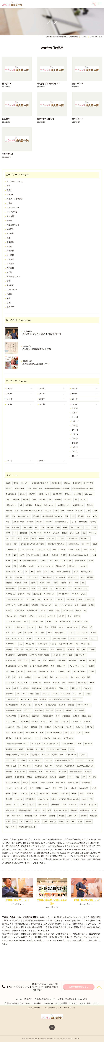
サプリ (37, 738)
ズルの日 (35, 782)
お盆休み (28, 677)
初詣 (36, 527)
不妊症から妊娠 (35, 683)
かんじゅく (92, 805)
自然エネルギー (80, 655)
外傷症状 (10, 250)
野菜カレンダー (20, 771)
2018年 (74, 399)
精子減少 (52, 660)
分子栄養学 (21, 760)
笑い (70, 583)
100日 (80, 694)
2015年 (74, 404)
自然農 (83, 605)
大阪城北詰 (65, 793)
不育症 (80, 821)
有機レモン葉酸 (11, 766)
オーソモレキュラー (35, 760)
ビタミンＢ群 (10, 760)
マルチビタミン (43, 799)
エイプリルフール (25, 766)
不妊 (15, 560)
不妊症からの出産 (76, 771)
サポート (37, 810)
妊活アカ (79, 511)
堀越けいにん (86, 716)
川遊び (31, 616)
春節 (71, 533)
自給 (76, 605)
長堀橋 (34, 499)
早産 (51, 677)
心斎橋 (8, 483)
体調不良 (10, 229)
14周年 (31, 788)
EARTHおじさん (74, 544)
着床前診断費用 (50, 705)
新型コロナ (72, 566)
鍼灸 (16, 511)
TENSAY (94, 810)
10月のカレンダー (37, 622)
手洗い (78, 549)
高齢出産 (9, 771)
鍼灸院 (16, 793)
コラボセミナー (72, 538)
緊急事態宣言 (60, 566)
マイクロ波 (70, 599)
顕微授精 (53, 821)
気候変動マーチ (78, 505)
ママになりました (66, 605)
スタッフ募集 (65, 694)
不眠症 (9, 220)
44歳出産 (92, 660)
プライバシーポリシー (34, 488)
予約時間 (9, 799)
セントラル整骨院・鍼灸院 (39, 666)
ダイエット (30, 599)
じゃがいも (73, 805)
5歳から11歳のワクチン (13, 710)
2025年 (42, 388)
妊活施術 (22, 494)
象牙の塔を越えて (12, 705)
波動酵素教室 (84, 810)
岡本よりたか (77, 699)
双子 (77, 777)
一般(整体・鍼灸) (43, 494)
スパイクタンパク (62, 677)
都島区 (81, 793)
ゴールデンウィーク (81, 588)
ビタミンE (83, 755)
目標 (42, 633)
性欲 (7, 732)
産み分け (62, 705)
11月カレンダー (65, 622)
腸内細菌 (9, 583)
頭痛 (8, 302)
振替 (56, 511)
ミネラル (44, 721)
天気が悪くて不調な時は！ (48, 83)
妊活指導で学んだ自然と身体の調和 (32, 544)
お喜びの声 (76, 483)
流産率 (79, 599)
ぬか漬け (33, 583)
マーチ (43, 560)
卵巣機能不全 (30, 799)
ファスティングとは (79, 594)
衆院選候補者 (36, 688)
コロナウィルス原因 (43, 549)
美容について (12, 289)
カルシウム (65, 721)
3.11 (22, 649)
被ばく (8, 688)
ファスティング (13, 207)
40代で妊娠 (38, 766)
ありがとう (61, 671)
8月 (15, 677)
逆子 (66, 516)
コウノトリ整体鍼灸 (15, 199)
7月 (69, 671)
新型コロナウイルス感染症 (78, 638)
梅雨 (12, 671)
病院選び (9, 738)
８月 (83, 777)
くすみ (8, 533)
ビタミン (35, 721)
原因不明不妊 (55, 805)
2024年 (74, 388)
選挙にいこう (63, 688)
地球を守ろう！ (49, 505)
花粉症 (9, 294)
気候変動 (29, 505)
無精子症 (29, 821)
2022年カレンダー (12, 699)
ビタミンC (48, 760)
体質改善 (10, 233)
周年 (46, 627)
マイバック (51, 616)
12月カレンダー (20, 627)
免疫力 (9, 190)
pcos (84, 649)
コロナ (90, 560)
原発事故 (9, 649)
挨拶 (19, 633)
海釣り (26, 622)
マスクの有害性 (11, 716)
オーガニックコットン (45, 566)
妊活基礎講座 (68, 738)
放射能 (92, 683)
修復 (83, 583)
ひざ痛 (22, 555)
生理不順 (92, 671)
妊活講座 (10, 263)
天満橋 (8, 793)
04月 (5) (75, 443)
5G (39, 660)
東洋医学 (88, 771)
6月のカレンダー (49, 594)
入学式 (94, 788)
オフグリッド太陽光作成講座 (39, 655)
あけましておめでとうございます (17, 755)
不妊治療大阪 (86, 782)
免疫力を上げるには (63, 572)
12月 (18, 694)
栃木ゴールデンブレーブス (15, 638)
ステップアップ (20, 788)
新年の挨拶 (28, 633)
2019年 (42, 399)
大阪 (21, 505)
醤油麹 (42, 583)
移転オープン (43, 671)
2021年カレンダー (72, 627)
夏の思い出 (7, 83)
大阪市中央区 (24, 716)
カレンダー (50, 538)
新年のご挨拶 (27, 527)
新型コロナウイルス (66, 644)
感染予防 (23, 566)
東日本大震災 (81, 683)
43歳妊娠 (83, 805)
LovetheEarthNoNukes (68, 744)
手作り (56, 583)
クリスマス (88, 744)
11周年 (40, 627)
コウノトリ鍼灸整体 (12, 499)
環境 (8, 186)
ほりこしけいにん (12, 721)
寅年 (35, 699)
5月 (51, 588)
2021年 (74, 393)
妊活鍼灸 (62, 777)
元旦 (7, 633)
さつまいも (18, 799)
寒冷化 (29, 777)
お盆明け (6, 118)
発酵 (7, 816)
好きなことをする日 (12, 782)
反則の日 (25, 782)
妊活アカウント (11, 505)
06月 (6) (75, 434)
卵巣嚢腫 (23, 616)
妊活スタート (60, 782)
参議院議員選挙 (47, 716)
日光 (41, 732)
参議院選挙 (35, 716)
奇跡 (61, 755)
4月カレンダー (73, 577)
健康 (8, 238)
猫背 (8, 281)
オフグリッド (10, 605)
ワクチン (94, 638)
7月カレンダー (10, 827)
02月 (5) (75, 451)
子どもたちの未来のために (29, 560)
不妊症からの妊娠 (33, 555)
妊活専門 (20, 671)
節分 (19, 538)
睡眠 (76, 583)
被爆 (33, 660)
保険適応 (71, 705)
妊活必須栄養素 (17, 732)
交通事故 (69, 710)
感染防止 (32, 566)
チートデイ (92, 777)
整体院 (16, 483)
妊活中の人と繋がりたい (85, 766)
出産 (75, 499)
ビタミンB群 (10, 727)
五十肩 (8, 555)
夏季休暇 (48, 727)
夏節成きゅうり (32, 610)
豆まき (34, 538)
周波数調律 (93, 816)
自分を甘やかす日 (47, 782)
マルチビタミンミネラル (84, 760)
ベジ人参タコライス (35, 771)
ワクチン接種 (42, 644)
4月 (78, 649)
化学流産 (89, 821)
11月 (55, 622)
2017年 (9, 404)
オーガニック (10, 572)
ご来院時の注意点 (41, 777)
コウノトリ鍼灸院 (79, 671)
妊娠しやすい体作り (60, 810)
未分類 (9, 272)
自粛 (56, 560)
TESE (21, 821)
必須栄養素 (24, 721)
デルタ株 (37, 677)
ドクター (9, 627)
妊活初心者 (37, 594)
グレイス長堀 (31, 671)
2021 (36, 633)
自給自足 (46, 555)
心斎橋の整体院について (40, 483)
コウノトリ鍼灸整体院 (53, 732)
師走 (24, 694)
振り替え (50, 527)
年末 (79, 744)
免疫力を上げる (11, 588)
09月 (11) (75, 421)
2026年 (9, 388)
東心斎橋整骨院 (19, 522)
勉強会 (9, 246)
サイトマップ (69, 1007)
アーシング (49, 710)
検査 (13, 516)
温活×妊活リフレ (13, 276)
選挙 (57, 716)
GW (70, 588)
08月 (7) (75, 425)
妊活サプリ (46, 738)
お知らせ (10, 194)
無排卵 (54, 755)
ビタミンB (45, 755)
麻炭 (31, 572)
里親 (66, 732)
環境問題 (9, 511)
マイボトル (41, 616)
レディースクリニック (80, 622)
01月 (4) (75, 456)
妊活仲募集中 (69, 766)
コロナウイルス (32, 577)
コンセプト (25, 483)
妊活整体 (33, 793)
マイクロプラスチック (13, 622)
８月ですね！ (7, 153)
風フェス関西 (35, 744)
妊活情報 (10, 255)
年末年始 (49, 522)
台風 (50, 499)
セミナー (61, 538)
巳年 (91, 799)
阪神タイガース (60, 633)
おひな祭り (35, 755)
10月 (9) (75, 417)
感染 (15, 566)
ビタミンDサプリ (31, 732)
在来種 (51, 610)
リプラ (23, 805)
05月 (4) (75, 438)
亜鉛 (56, 721)
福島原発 (71, 683)
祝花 (52, 671)
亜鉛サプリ (79, 727)
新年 (7, 527)
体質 (49, 810)
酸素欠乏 (56, 683)
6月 (7, 671)
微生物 (45, 588)
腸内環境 (90, 577)
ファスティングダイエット (15, 599)
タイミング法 (10, 683)
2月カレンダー (43, 805)
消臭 (52, 572)
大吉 (42, 527)
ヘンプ (20, 572)
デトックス (60, 599)
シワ (87, 527)
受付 (62, 511)
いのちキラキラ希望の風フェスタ (17, 744)
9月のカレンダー (11, 616)
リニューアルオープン (76, 666)
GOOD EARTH (86, 544)
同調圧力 (47, 683)
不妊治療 (25, 499)
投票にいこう (76, 688)
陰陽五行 (9, 777)
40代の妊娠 (72, 660)
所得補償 (21, 594)
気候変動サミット (64, 505)
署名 (28, 594)
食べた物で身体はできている (78, 555)
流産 (44, 660)
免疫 (54, 549)
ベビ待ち (53, 644)
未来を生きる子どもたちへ (57, 544)
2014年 (9, 461)
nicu (74, 694)
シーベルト (44, 649)
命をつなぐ (28, 738)
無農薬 (63, 555)
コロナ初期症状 (46, 577)
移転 (52, 666)
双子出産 (53, 777)
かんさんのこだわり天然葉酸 (56, 749)
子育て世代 (9, 694)
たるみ (94, 527)
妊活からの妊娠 (23, 605)
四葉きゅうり (19, 610)
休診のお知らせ (13, 225)
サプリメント (58, 727)
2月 (7, 538)
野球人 (29, 638)
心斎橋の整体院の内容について (82, 488)
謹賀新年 (43, 699)
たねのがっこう (26, 705)
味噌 (25, 583)
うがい (70, 549)
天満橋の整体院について (27, 827)
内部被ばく (61, 649)
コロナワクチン (11, 644)
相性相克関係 (19, 777)
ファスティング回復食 (51, 533)
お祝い (8, 522)
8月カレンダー (17, 816)
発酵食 (63, 583)
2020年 (9, 399)
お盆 (20, 677)
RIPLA (16, 805)
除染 (52, 649)
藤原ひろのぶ (85, 538)
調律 (15, 821)
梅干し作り (62, 771)
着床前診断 (38, 705)
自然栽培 (55, 555)
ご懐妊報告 (23, 533)
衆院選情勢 (25, 688)
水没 (7, 516)
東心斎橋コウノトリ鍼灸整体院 (16, 655)
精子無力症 (62, 660)
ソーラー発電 (67, 655)
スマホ (95, 511)
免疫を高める (24, 588)
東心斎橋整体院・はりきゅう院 (31, 511)
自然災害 (61, 616)
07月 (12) (75, 430)
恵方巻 (26, 538)
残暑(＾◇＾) (77, 83)
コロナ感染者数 (60, 577)
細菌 (33, 588)
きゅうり (9, 610)
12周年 (31, 694)
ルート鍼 (24, 793)
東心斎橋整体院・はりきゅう (52, 516)
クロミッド (28, 710)
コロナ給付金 (10, 594)
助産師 (87, 732)
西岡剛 (50, 633)
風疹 (21, 644)
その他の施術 (56, 483)
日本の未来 (87, 688)
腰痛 (15, 555)
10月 (63, 683)
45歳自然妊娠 (83, 788)
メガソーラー (10, 660)
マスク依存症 (79, 710)
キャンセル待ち (68, 610)
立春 (12, 538)
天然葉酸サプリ (71, 755)
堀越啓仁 (76, 716)
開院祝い (39, 788)
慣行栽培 (34, 727)
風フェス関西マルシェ (51, 744)
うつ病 (92, 549)
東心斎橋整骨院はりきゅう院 (69, 799)
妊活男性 (42, 499)
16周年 (37, 821)
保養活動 (18, 738)
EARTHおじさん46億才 (83, 677)
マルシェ (59, 710)
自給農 (91, 605)
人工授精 (91, 666)
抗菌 (45, 572)
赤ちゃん (84, 499)
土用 (77, 533)
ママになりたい (63, 594)
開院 (37, 694)
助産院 (79, 732)
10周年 (95, 516)
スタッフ (32, 627)
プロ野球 (93, 633)
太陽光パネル (89, 599)
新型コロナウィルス (15, 181)
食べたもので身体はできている (59, 699)
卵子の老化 (83, 522)
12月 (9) (75, 408)
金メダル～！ (77, 118)
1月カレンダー (26, 699)
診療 (88, 516)
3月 (77, 644)
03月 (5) (75, 447)
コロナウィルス (11, 549)
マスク (8, 566)
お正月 (74, 522)
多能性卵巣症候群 (25, 810)
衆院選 (16, 688)
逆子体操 (81, 516)
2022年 (42, 393)
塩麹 (48, 583)
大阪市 (74, 793)
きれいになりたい (76, 527)
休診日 (93, 555)
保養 (72, 732)
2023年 (9, 393)
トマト (71, 777)
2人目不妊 (91, 649)
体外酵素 (61, 816)
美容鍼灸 (68, 494)
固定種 (43, 610)
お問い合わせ (19, 488)
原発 (16, 649)
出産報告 (10, 242)
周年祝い (46, 694)
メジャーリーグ (82, 633)
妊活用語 (10, 259)
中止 (50, 560)
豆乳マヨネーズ (50, 771)
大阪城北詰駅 (44, 793)
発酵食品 (18, 583)
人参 (64, 805)
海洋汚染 (77, 616)
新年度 (61, 821)
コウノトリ (92, 533)
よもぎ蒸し (11, 216)
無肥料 (26, 727)
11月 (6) (74, 412)
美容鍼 (65, 527)
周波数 (8, 821)
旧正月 (64, 533)
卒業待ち (55, 694)
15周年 (54, 799)
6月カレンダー (10, 810)
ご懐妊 (9, 203)
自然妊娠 (35, 605)
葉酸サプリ (11, 307)
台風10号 (58, 499)
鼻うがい (9, 577)
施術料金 (67, 483)
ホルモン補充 (22, 683)
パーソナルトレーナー (42, 638)
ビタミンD (87, 721)
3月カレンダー (86, 644)
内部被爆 (71, 649)
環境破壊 (90, 505)
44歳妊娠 (82, 660)
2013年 (42, 461)
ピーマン (9, 788)
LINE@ (87, 511)
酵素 (39, 599)
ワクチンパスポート (84, 705)
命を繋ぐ (70, 727)
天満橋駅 (55, 793)
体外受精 (39, 522)
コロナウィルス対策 (26, 549)
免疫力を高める (86, 572)
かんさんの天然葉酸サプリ (64, 760)
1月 (91, 627)
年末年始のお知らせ (61, 522)
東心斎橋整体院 (11, 494)
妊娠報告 (93, 522)
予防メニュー (89, 494)
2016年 (42, 404)
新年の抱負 (16, 527)
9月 (85, 610)
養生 (83, 533)
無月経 (8, 677)
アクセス (9, 488)
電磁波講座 (39, 710)
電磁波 (39, 572)
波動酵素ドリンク (31, 816)
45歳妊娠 (59, 766)
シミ (15, 533)
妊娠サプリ (49, 766)
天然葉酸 (30, 749)
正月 (60, 788)
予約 (13, 633)
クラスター (83, 566)
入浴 (85, 549)
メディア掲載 (12, 212)
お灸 (73, 516)
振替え (8, 560)
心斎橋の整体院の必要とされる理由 (57, 488)
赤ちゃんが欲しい (24, 516)
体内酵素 (43, 816)
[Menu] (100, 4)
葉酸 (18, 727)
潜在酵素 (52, 816)
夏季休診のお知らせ (45, 118)
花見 (73, 821)
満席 (57, 610)
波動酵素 (74, 810)
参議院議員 (66, 716)
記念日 (53, 627)
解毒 (8, 298)
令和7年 (8, 805)
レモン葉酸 (40, 749)
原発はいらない (23, 660)
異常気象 (38, 505)
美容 (58, 527)
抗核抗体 (32, 805)
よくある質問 (88, 483)
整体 (15, 544)
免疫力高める (19, 577)
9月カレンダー (72, 816)
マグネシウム (76, 721)
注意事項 (90, 793)
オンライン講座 (66, 560)
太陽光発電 (56, 655)
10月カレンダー (73, 782)
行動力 (78, 610)
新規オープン (61, 666)
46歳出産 (73, 788)
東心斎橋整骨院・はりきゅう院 (16, 666)
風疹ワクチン (30, 644)
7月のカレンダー (46, 605)
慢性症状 (10, 268)
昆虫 (69, 616)
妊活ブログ (67, 499)
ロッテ (71, 633)
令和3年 (84, 627)
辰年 (54, 788)
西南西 (41, 538)
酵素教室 (84, 816)
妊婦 (45, 677)
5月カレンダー (61, 588)
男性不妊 (10, 285)
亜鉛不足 (89, 727)
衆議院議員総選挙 (50, 688)
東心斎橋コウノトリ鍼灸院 (15, 749)
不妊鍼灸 (36, 516)
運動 (82, 577)
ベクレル (29, 649)
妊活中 (95, 544)
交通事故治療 (57, 494)
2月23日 (8, 544)
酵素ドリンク (48, 599)
